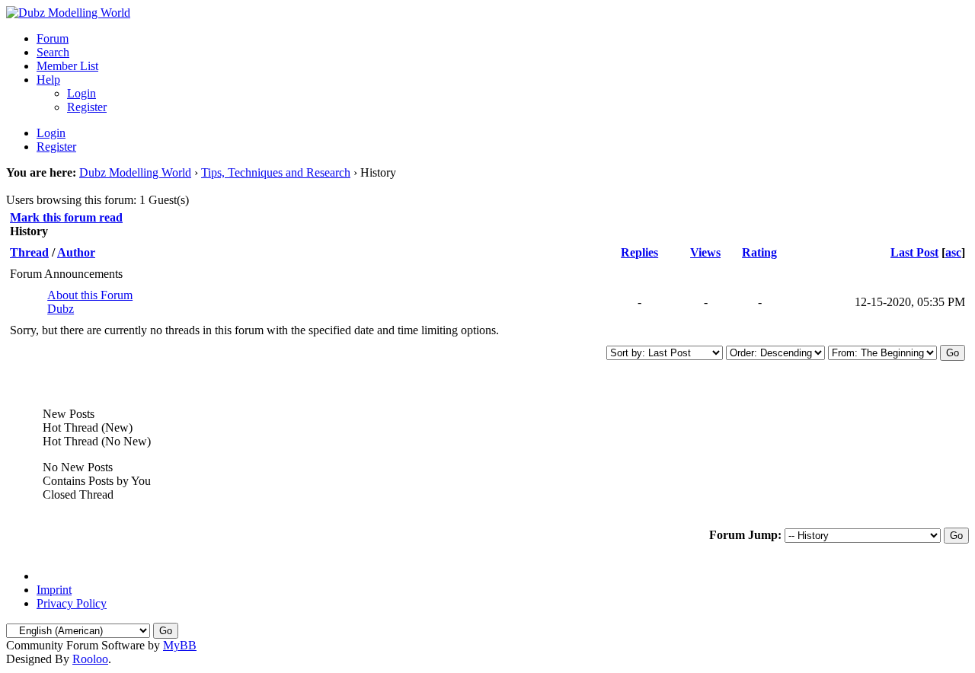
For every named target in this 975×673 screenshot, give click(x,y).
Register (87, 106)
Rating (759, 252)
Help (48, 79)
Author (76, 252)
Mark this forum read (66, 217)
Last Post (914, 252)
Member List (67, 65)
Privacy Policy (72, 603)
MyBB (180, 645)
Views (705, 252)
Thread (29, 252)
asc (953, 252)
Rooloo (90, 658)
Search (53, 52)
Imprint (54, 589)
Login (81, 93)
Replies (639, 252)
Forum (53, 38)
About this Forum (90, 295)
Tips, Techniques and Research (275, 172)
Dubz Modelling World (135, 172)
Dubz (60, 308)
